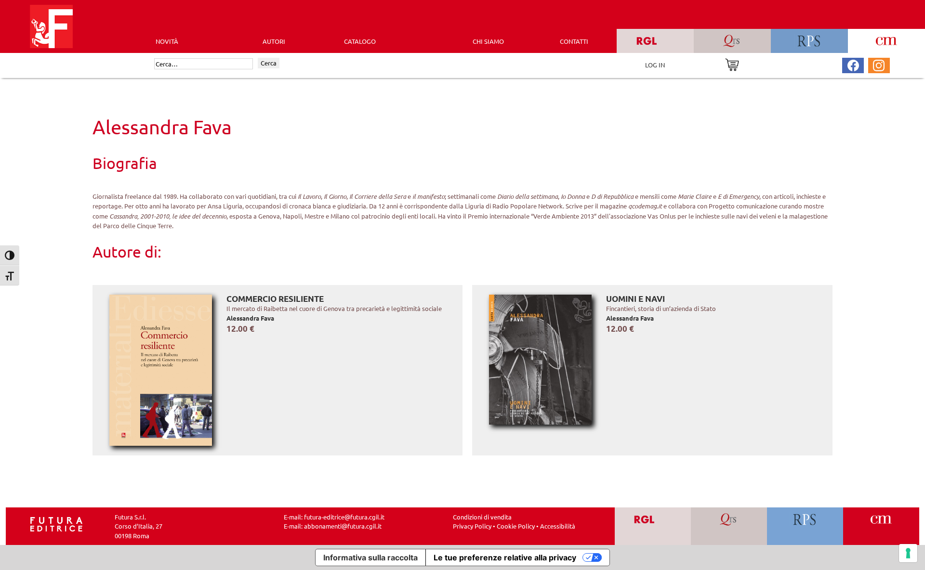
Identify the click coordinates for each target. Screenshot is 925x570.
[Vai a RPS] (805, 526)
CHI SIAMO (488, 41)
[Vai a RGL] (653, 526)
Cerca (269, 63)
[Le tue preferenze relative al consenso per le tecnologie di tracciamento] (908, 553)
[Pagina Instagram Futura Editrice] (879, 64)
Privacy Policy (472, 526)
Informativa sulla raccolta (370, 557)
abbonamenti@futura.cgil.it (343, 526)
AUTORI (274, 41)
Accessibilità (557, 526)
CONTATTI (574, 41)
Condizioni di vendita (482, 517)
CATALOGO (360, 41)
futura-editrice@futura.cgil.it (344, 517)
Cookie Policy (516, 526)
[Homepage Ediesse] (56, 523)
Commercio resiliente (275, 299)
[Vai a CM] (881, 526)
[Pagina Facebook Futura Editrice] (853, 64)
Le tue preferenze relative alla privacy (505, 557)
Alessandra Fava (250, 318)
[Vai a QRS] (729, 526)
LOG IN (655, 65)
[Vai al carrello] (732, 64)
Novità (167, 41)
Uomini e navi (635, 299)
